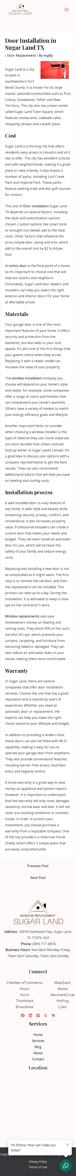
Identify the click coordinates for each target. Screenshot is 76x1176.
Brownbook (25, 1007)
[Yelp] (46, 1015)
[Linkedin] (30, 1015)
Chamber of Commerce (24, 982)
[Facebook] (23, 1015)
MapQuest (62, 982)
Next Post (38, 877)
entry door (18, 265)
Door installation (36, 206)
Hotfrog (62, 1000)
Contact (38, 1059)
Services (38, 1040)
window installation (27, 378)
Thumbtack (24, 1000)
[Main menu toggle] (67, 9)
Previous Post (38, 866)
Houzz (24, 988)
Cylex (62, 1007)
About (38, 1053)
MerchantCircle (63, 995)
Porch (24, 995)
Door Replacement (21, 55)
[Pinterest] (38, 1015)
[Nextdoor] (53, 1015)
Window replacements (22, 616)
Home (38, 1034)
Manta (63, 988)
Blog (38, 1047)
